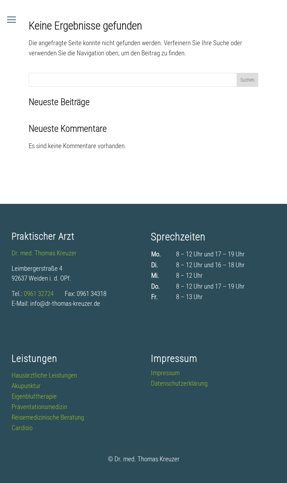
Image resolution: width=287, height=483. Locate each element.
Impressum (165, 374)
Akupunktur (26, 387)
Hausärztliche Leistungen (44, 376)
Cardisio (22, 429)
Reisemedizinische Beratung (48, 418)
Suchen (247, 80)
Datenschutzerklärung (179, 384)
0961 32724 (44, 294)
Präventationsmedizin (39, 408)
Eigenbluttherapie (34, 397)
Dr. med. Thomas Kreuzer (44, 253)
